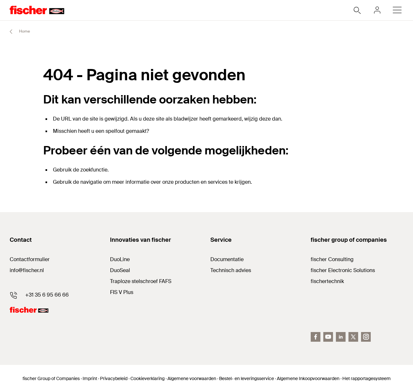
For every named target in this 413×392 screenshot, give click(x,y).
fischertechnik (327, 281)
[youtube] (328, 337)
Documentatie (227, 259)
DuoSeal (120, 270)
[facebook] (315, 337)
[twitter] (353, 337)
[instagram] (366, 337)
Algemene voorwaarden (191, 378)
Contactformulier (30, 259)
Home (24, 31)
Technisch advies (230, 270)
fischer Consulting (332, 259)
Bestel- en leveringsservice (246, 378)
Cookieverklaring (147, 378)
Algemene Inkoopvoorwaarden (308, 378)
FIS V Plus (121, 292)
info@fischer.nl (27, 270)
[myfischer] (377, 10)
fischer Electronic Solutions (343, 270)
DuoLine (120, 259)
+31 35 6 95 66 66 (47, 294)
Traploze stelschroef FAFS (140, 281)
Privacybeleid (113, 378)
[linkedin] (341, 337)
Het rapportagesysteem (366, 378)
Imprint (90, 378)
